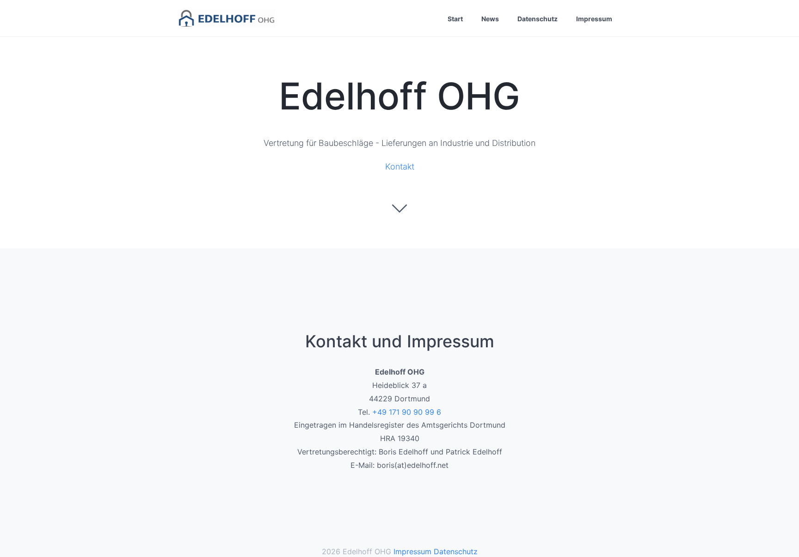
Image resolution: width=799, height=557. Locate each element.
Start (455, 19)
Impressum (594, 19)
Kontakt (399, 166)
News (490, 19)
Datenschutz (537, 19)
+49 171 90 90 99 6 (406, 412)
